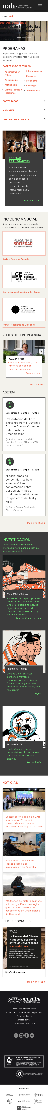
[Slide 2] (24, 37)
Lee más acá (7, 39)
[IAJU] (23, 1095)
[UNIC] (38, 1094)
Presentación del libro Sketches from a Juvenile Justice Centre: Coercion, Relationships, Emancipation (23, 426)
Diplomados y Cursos (16, 119)
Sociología (31, 85)
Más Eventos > (36, 523)
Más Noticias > (36, 981)
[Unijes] (24, 1108)
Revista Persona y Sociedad (16, 259)
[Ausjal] (9, 1095)
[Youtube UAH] (32, 1035)
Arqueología (11, 85)
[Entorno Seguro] (9, 1101)
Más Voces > (37, 384)
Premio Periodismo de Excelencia (19, 325)
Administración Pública (12, 73)
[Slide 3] (29, 37)
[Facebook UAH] (27, 1035)
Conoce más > (31, 200)
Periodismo (31, 81)
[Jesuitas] (38, 1101)
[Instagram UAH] (21, 1035)
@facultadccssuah (17, 972)
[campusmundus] (23, 1101)
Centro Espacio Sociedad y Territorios (21, 292)
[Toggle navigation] (40, 6)
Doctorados (10, 101)
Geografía (31, 76)
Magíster (8, 110)
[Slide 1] (19, 37)
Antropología (11, 80)
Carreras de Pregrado (17, 66)
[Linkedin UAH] (16, 1035)
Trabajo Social (33, 90)
